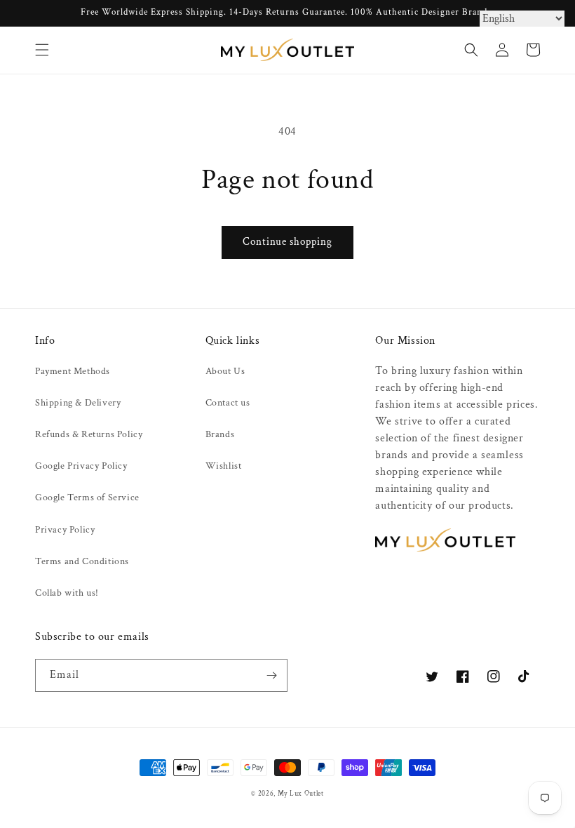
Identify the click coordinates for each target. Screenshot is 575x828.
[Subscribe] (271, 675)
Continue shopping (287, 241)
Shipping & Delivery (78, 402)
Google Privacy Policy (81, 466)
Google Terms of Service (87, 497)
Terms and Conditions (82, 561)
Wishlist (223, 466)
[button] (42, 49)
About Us (225, 371)
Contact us (227, 402)
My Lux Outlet (301, 793)
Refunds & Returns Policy (88, 434)
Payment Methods (72, 371)
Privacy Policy (65, 529)
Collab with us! (67, 593)
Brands (220, 434)
